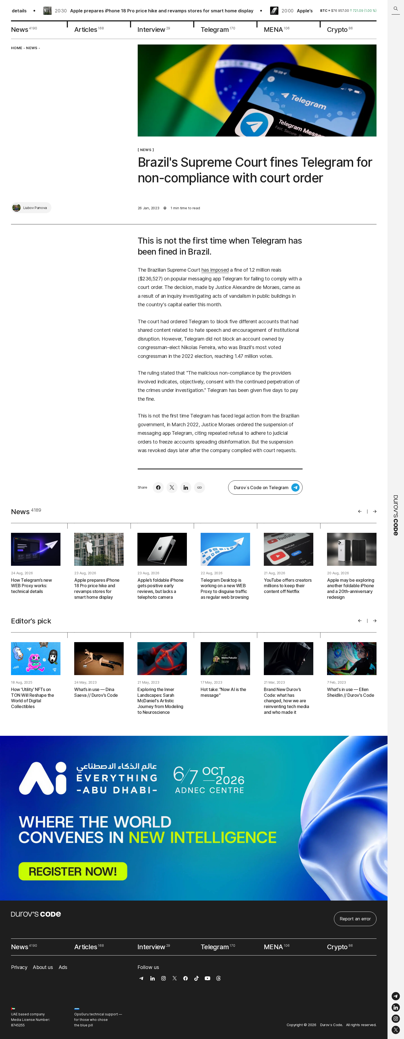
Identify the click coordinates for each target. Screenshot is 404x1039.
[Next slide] (375, 511)
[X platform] (396, 1030)
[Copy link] (199, 487)
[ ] (146, 149)
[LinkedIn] (396, 1007)
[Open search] (396, 9)
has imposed (215, 270)
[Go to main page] (395, 519)
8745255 (18, 1025)
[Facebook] (158, 487)
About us (43, 967)
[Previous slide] (360, 511)
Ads (63, 967)
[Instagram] (396, 1019)
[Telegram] (396, 996)
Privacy (19, 967)
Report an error (355, 918)
